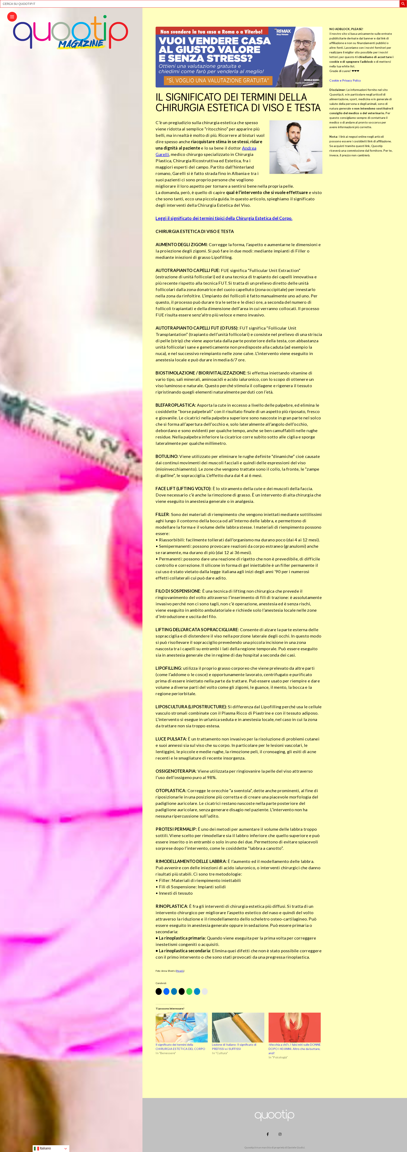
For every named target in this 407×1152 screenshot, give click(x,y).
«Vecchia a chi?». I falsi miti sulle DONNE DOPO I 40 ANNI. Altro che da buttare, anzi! (295, 1049)
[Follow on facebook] (268, 1134)
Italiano (45, 1148)
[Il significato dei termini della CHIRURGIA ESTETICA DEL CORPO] (182, 1027)
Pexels (180, 970)
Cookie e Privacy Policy (345, 80)
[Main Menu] (12, 16)
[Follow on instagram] (281, 1134)
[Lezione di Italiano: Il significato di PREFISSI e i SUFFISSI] (238, 1027)
